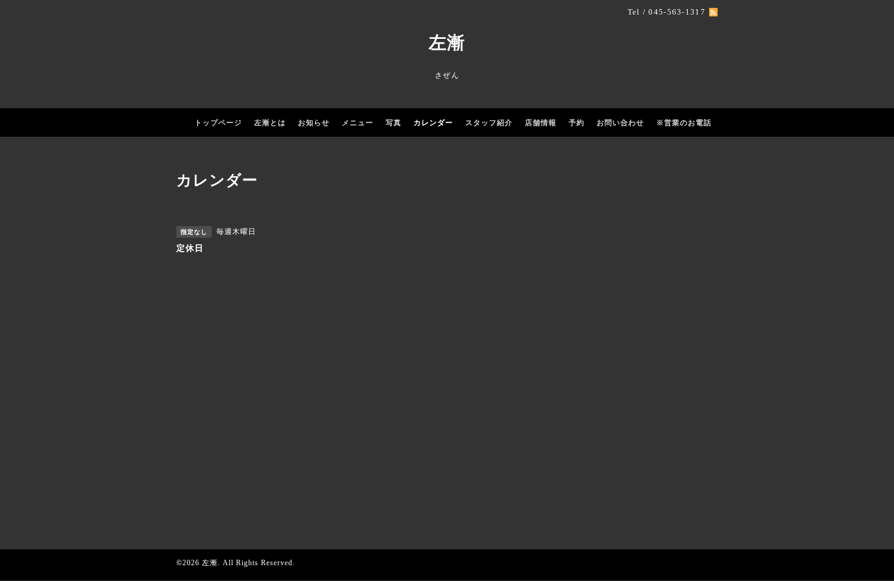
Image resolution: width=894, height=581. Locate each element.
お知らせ (314, 123)
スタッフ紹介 (489, 123)
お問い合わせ (620, 123)
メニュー (357, 123)
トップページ (218, 123)
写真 (393, 123)
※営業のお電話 (684, 123)
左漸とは (270, 123)
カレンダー (433, 123)
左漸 (447, 42)
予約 (576, 123)
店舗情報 (540, 123)
